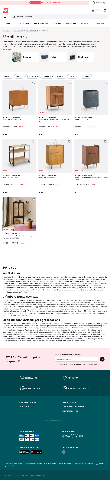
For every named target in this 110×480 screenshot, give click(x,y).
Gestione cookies (79, 463)
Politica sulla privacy (65, 463)
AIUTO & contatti (25, 407)
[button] (104, 10)
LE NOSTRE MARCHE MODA (70, 411)
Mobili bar (44, 31)
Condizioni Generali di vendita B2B (35, 463)
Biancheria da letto (22, 23)
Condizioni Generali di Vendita (13, 463)
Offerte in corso (52, 463)
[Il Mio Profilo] (92, 10)
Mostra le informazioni (55, 421)
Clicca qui (77, 364)
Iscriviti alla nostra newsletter (68, 355)
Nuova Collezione (41, 23)
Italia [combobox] (101, 464)
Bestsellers (85, 23)
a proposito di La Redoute (28, 402)
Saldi (8, 23)
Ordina (7, 76)
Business (100, 23)
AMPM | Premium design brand (64, 23)
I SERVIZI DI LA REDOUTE (69, 402)
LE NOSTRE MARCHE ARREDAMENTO (73, 407)
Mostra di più (7, 50)
